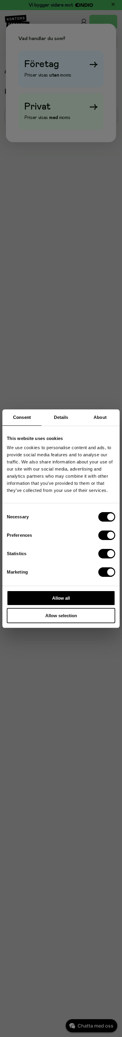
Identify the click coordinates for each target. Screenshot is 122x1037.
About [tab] (100, 417)
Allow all (61, 598)
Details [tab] (61, 417)
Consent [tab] (22, 417)
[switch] (107, 535)
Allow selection (61, 615)
